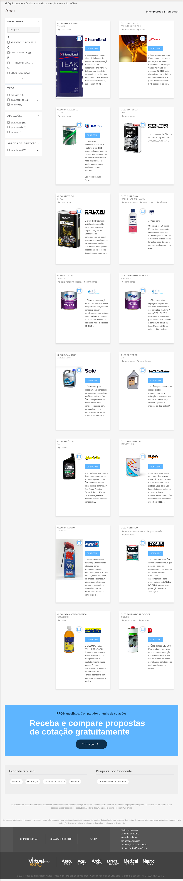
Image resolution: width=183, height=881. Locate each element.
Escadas (75, 781)
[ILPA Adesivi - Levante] (160, 457)
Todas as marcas (129, 830)
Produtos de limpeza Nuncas (113, 781)
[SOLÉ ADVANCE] (96, 370)
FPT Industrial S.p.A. (22, 63)
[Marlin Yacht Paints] (96, 291)
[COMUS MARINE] (160, 543)
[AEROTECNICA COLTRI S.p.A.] (160, 125)
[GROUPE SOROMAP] (160, 630)
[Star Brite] (96, 457)
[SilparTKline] (96, 543)
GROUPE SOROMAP (22, 73)
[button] (23, 21)
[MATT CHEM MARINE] (96, 630)
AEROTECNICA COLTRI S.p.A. (25, 42)
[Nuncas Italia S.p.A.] (160, 212)
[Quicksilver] (160, 370)
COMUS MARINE (21, 52)
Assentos (16, 781)
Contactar (92, 49)
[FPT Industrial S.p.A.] (160, 39)
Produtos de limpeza (55, 781)
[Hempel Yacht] (96, 125)
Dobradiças (32, 781)
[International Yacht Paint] (96, 39)
